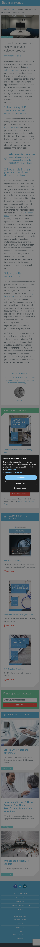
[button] (20, 473)
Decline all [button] (20, 483)
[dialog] (20, 473)
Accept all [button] (21, 477)
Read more (12, 469)
